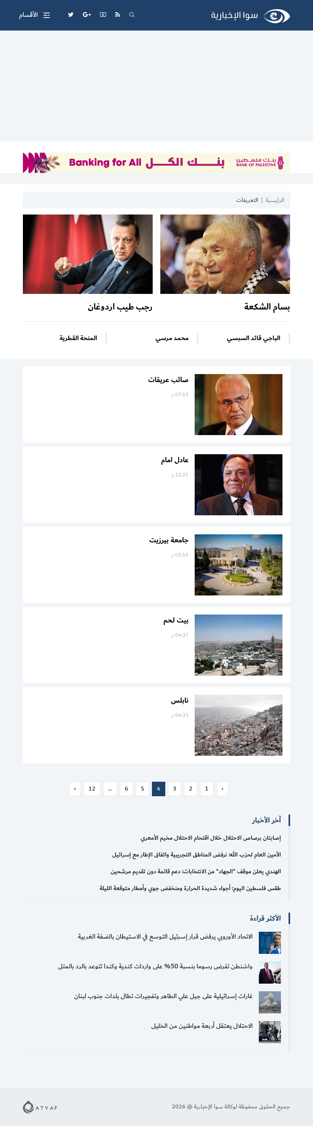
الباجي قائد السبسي (253, 338)
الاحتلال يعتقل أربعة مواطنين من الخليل (202, 1026)
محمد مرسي (172, 338)
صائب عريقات (168, 379)
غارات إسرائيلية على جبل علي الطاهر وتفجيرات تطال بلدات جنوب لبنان (163, 996)
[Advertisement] (156, 87)
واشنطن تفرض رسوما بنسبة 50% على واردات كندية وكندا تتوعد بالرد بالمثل (155, 966)
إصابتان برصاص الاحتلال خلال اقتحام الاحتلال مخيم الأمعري (210, 838)
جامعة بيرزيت (169, 540)
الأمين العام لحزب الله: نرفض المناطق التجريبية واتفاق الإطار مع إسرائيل (196, 855)
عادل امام (175, 459)
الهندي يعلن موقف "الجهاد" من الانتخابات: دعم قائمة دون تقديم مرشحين (196, 871)
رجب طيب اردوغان (120, 307)
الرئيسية (275, 200)
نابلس (180, 700)
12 (92, 789)
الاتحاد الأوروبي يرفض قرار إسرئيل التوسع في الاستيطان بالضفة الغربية (165, 936)
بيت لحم (176, 620)
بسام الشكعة (267, 307)
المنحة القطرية (78, 338)
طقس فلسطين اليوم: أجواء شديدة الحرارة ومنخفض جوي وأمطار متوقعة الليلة (190, 888)
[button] (34, 15)
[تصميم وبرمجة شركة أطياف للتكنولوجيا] (40, 1106)
